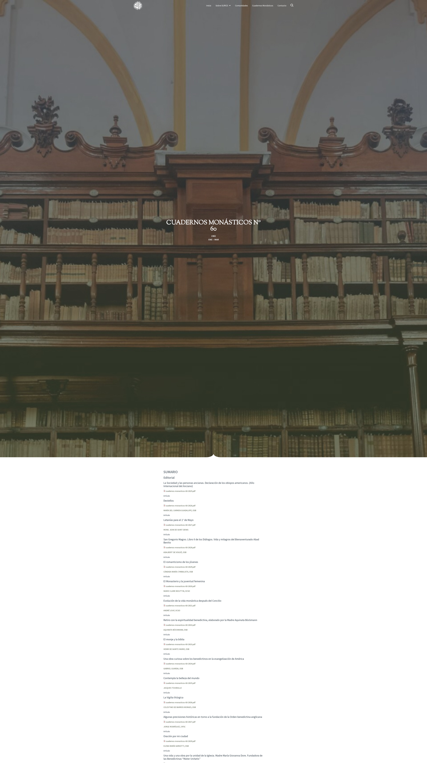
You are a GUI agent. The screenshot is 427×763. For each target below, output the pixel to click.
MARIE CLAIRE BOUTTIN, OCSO (176, 591)
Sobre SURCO (222, 5)
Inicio (208, 5)
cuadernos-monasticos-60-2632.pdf (180, 625)
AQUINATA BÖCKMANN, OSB (175, 630)
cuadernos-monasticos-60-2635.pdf (180, 683)
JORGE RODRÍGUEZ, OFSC (174, 726)
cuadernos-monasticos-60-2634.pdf (180, 663)
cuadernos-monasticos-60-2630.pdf (180, 586)
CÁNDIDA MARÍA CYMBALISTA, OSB (178, 571)
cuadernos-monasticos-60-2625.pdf (180, 491)
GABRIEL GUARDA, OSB (173, 668)
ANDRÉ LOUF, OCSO (171, 610)
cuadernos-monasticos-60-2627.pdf (180, 525)
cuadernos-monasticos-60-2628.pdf (180, 547)
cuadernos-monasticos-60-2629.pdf (180, 567)
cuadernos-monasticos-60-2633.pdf (180, 644)
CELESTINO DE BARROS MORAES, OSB (179, 707)
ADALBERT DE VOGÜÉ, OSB (174, 552)
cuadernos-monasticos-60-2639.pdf (180, 741)
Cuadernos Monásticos (262, 5)
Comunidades (241, 5)
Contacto (282, 5)
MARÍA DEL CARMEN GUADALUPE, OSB (179, 510)
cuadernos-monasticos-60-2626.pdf (180, 505)
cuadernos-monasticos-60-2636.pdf (180, 702)
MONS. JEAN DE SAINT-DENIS (175, 529)
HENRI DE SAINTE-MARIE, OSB (176, 649)
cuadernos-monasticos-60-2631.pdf (180, 605)
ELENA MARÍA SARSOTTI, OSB (176, 746)
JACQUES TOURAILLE (172, 688)
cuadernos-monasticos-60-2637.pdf (180, 722)
